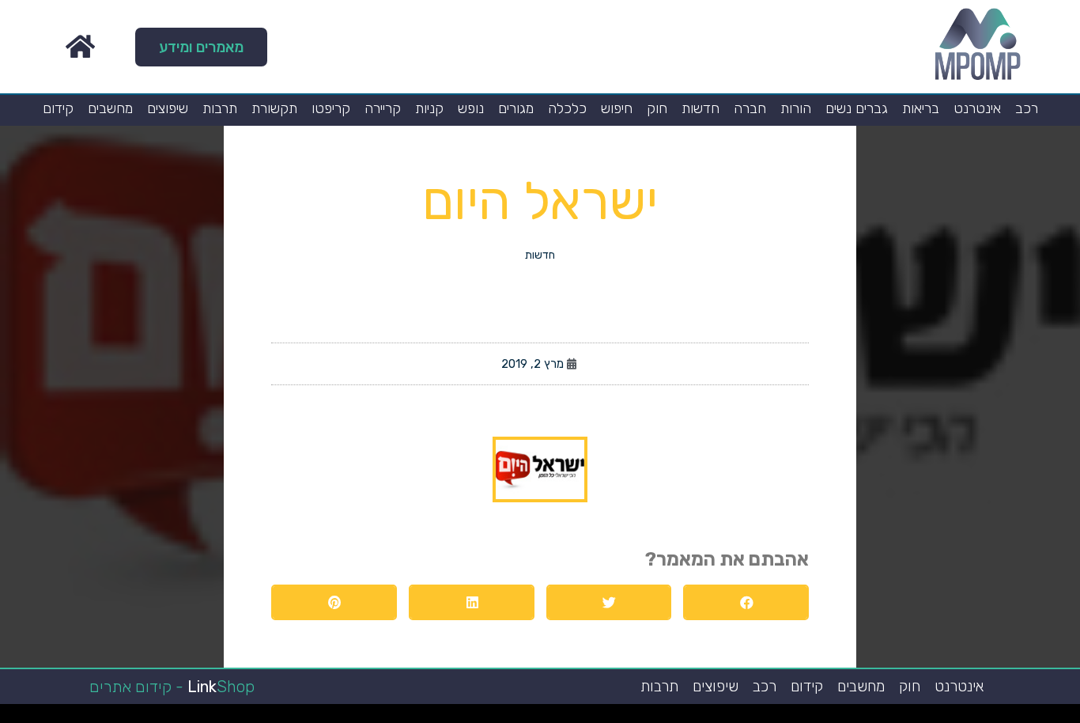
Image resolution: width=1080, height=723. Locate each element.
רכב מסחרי (844, 717)
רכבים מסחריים (651, 717)
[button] (201, 47)
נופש (471, 108)
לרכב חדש (932, 717)
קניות (429, 108)
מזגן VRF (667, 717)
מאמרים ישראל (860, 717)
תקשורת (274, 108)
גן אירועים (709, 717)
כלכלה (567, 108)
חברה (750, 108)
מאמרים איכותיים (1001, 717)
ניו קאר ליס (681, 717)
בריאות (920, 108)
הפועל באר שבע (1071, 717)
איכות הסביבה (817, 717)
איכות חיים (1019, 717)
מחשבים (110, 108)
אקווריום (781, 717)
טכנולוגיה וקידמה (916, 717)
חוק (657, 108)
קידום (58, 108)
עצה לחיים (755, 717)
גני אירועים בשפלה (894, 717)
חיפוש (617, 108)
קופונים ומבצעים (1050, 717)
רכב (1026, 108)
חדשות (700, 108)
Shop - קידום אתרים (172, 686)
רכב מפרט (876, 717)
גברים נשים (856, 108)
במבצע (802, 717)
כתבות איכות (947, 717)
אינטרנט (977, 108)
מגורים (516, 108)
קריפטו (331, 108)
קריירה (382, 108)
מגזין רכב (1033, 717)
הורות (795, 108)
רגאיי (792, 717)
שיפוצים (167, 108)
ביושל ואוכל (983, 717)
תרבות (219, 108)
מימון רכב (768, 717)
